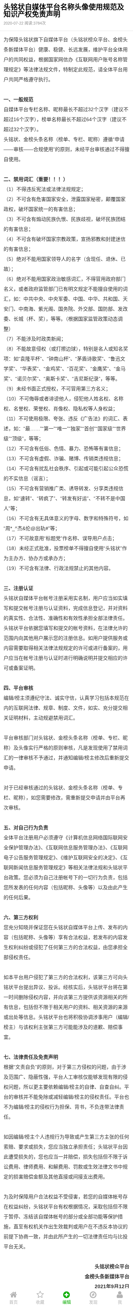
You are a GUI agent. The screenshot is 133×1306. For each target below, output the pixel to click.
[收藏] (40, 1293)
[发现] (93, 1293)
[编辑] (66, 1293)
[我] (119, 1293)
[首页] (13, 1293)
